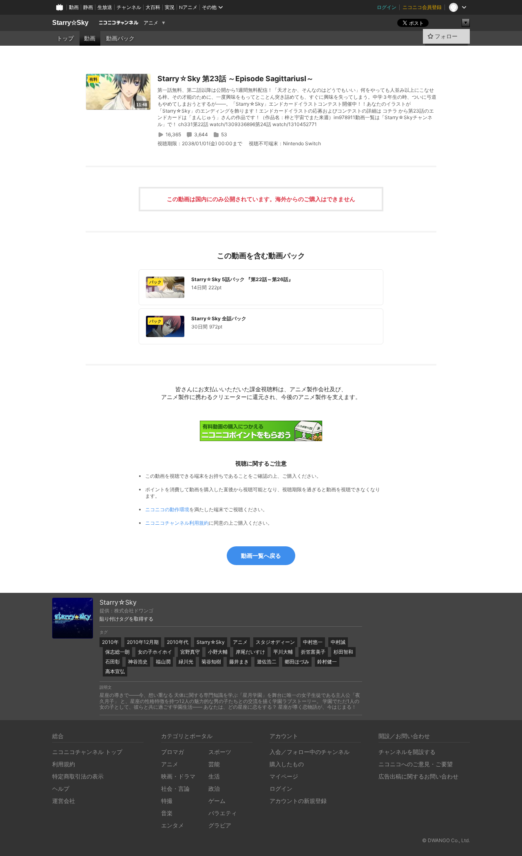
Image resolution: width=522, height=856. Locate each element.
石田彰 (112, 662)
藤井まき (239, 662)
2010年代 (177, 642)
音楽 (167, 812)
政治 (214, 788)
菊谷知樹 (211, 662)
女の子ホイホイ (155, 652)
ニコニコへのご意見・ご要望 (415, 764)
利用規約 (63, 764)
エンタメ (172, 825)
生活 (214, 776)
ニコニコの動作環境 (167, 509)
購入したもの (287, 764)
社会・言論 (175, 788)
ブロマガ (172, 751)
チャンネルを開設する (407, 751)
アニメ (151, 23)
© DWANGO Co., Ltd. (446, 840)
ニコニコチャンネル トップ (87, 751)
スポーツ (219, 751)
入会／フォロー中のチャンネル (309, 751)
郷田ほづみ (297, 662)
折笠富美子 (313, 652)
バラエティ (222, 812)
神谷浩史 (138, 662)
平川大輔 (283, 652)
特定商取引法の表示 (78, 776)
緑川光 (186, 662)
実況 (170, 7)
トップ (65, 38)
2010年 (110, 642)
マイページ (284, 776)
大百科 (153, 7)
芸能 (214, 764)
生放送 (104, 7)
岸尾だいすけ (250, 652)
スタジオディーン (275, 642)
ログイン (386, 7)
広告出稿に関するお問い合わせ (418, 776)
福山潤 (163, 662)
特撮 (167, 800)
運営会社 (63, 800)
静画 (88, 7)
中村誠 (338, 642)
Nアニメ (188, 7)
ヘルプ (60, 788)
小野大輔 (218, 652)
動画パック (120, 38)
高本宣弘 (115, 671)
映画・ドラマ (178, 776)
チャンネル (129, 7)
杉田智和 (343, 652)
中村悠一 (313, 642)
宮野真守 (190, 652)
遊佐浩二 (266, 662)
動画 (74, 7)
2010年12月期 (143, 642)
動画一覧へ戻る (261, 555)
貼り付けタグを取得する (126, 618)
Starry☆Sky (70, 22)
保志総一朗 (117, 652)
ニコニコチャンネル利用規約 (177, 523)
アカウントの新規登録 (298, 800)
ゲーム (217, 800)
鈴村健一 (327, 662)
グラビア (219, 825)
